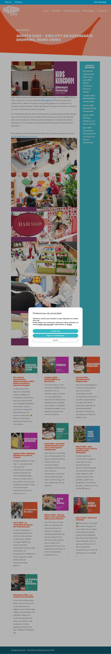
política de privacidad (45, 324)
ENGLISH (8, 2)
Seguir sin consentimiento (55, 336)
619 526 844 (100, 2)
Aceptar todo (55, 331)
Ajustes (69, 325)
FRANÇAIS (19, 2)
